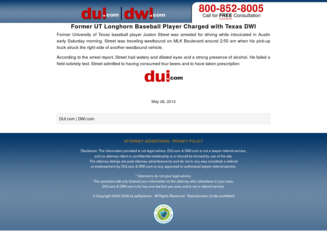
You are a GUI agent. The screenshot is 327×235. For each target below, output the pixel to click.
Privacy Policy (187, 141)
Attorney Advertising (147, 141)
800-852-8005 (231, 7)
